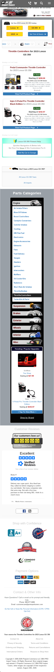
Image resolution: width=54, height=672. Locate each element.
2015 (13, 34)
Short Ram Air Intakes (23, 287)
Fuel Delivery (19, 254)
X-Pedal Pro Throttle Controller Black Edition (27, 102)
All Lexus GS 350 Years (27, 177)
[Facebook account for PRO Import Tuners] (24, 511)
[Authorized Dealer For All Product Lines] (39, 533)
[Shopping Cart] (35, 3)
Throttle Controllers (22, 295)
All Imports (28, 183)
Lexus (13, 28)
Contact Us (14, 639)
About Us (39, 639)
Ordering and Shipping (15, 647)
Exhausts (17, 246)
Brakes (16, 313)
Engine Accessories (22, 241)
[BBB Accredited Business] (14, 533)
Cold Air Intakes (20, 225)
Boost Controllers (21, 217)
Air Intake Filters (21, 208)
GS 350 (35, 28)
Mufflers (17, 275)
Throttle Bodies (20, 291)
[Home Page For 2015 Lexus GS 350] (8, 3)
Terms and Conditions (39, 643)
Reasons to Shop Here (39, 652)
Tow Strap (27, 373)
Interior (17, 335)
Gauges (17, 258)
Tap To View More (27, 412)
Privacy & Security (14, 643)
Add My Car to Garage (27, 153)
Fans (16, 250)
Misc (15, 342)
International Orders (15, 652)
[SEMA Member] (27, 623)
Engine (16, 203)
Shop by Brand (27, 418)
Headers (17, 262)
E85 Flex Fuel (19, 233)
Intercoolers (19, 270)
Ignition (17, 266)
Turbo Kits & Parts (21, 299)
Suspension (19, 306)
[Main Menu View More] (49, 3)
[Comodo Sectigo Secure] (27, 560)
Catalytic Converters (22, 221)
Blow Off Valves (20, 212)
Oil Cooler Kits (20, 279)
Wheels (17, 328)
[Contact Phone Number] (30, 3)
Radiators (18, 283)
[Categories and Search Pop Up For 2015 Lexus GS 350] (41, 3)
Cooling (17, 229)
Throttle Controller (28, 68)
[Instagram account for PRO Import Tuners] (29, 511)
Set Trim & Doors (37, 34)
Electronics (18, 237)
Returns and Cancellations (39, 647)
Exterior (17, 320)
